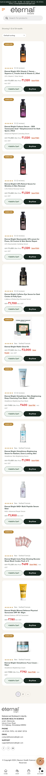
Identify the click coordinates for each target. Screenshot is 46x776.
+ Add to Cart (13, 89)
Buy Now (32, 89)
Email (4, 734)
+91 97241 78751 (8, 731)
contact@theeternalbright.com (12, 737)
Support (6, 740)
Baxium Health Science (13, 719)
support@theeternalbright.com (12, 743)
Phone (5, 729)
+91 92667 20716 (21, 731)
